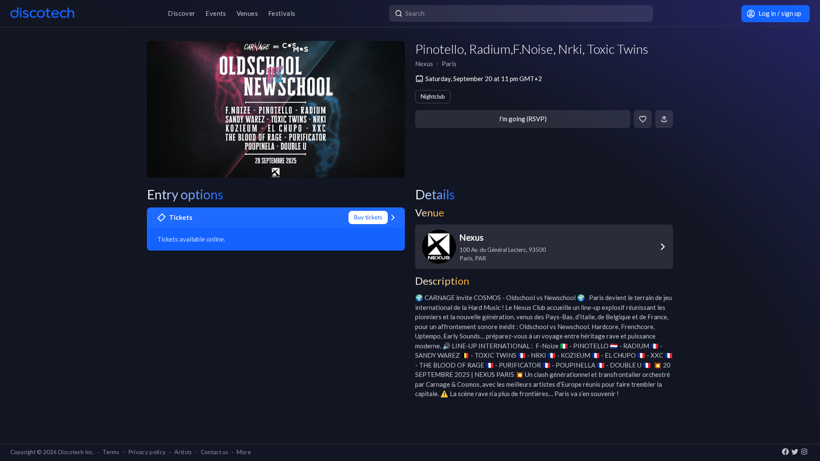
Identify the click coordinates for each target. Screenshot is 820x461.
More (244, 452)
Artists (183, 452)
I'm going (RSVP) (523, 119)
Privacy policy (147, 452)
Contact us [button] (214, 452)
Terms (111, 452)
